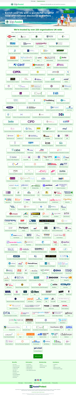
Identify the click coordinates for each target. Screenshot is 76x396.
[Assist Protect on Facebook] (35, 380)
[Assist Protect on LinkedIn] (40, 380)
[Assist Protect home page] (38, 386)
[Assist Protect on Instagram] (38, 380)
